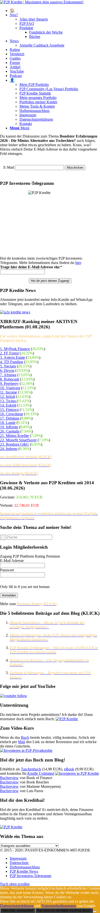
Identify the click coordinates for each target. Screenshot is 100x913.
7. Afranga (8, 375)
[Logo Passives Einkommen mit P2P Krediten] (41, 2)
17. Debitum (9, 418)
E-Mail (8, 167)
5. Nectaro (8, 366)
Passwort (7, 570)
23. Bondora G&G (14, 444)
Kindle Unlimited (40, 773)
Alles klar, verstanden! (17, 910)
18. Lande (8, 423)
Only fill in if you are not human (25, 587)
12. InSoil (7, 396)
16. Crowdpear (11, 414)
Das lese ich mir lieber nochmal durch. (64, 910)
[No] (95, 911)
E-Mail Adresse (12, 561)
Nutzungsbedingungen (58, 906)
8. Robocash (9, 379)
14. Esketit (8, 405)
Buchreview (9, 778)
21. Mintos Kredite (14, 436)
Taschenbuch (31, 769)
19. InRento (9, 427)
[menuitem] (55, 10)
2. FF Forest (9, 353)
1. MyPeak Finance (15, 349)
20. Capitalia (9, 431)
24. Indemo (8, 449)
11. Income (8, 392)
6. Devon (7, 370)
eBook (69, 769)
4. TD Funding (11, 362)
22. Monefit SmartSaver (18, 440)
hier (78, 263)
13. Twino (8, 401)
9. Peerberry (9, 383)
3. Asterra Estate (12, 357)
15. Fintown (9, 410)
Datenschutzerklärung (16, 906)
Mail (21, 742)
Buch (25, 737)
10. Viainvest (10, 388)
